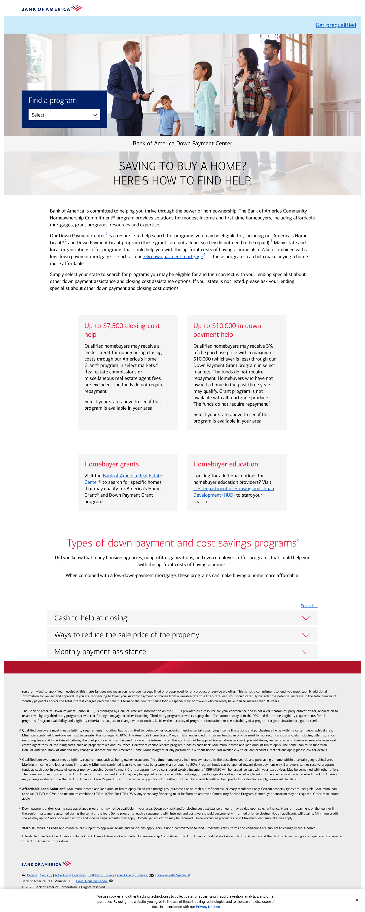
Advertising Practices (70, 875)
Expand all (309, 605)
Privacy (32, 875)
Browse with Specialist (173, 875)
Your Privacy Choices (132, 875)
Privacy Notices (208, 907)
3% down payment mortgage (173, 256)
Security (46, 875)
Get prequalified (336, 25)
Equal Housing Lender (92, 881)
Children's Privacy (101, 875)
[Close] (357, 900)
